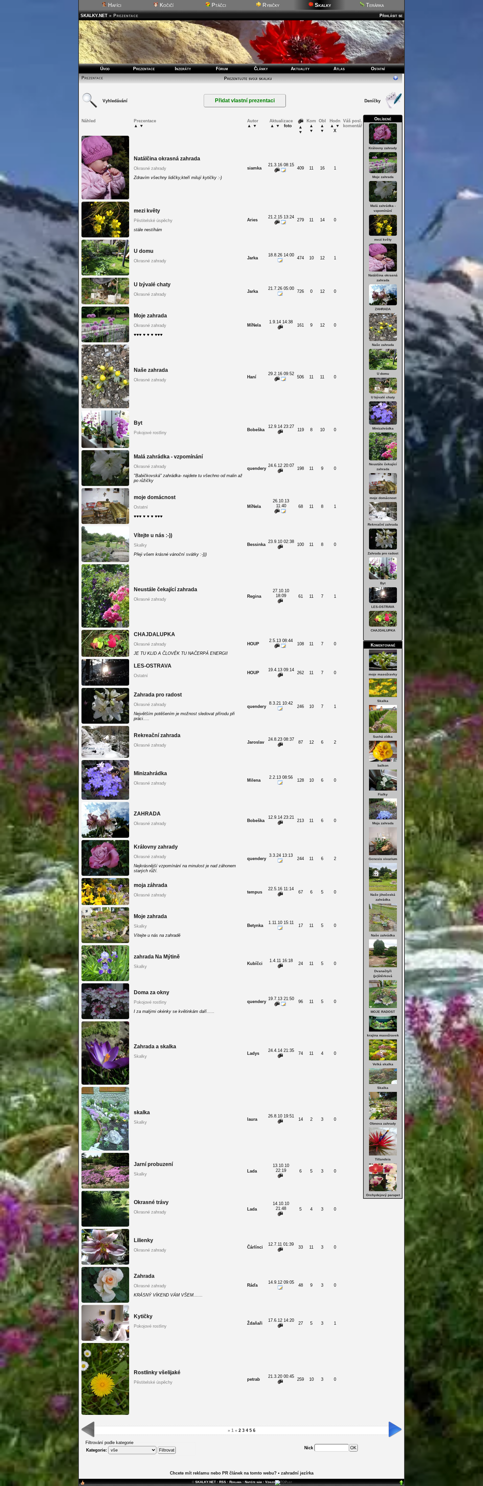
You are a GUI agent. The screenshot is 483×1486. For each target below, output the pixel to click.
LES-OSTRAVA (382, 607)
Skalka (382, 701)
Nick (309, 1447)
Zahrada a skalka (155, 1046)
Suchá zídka (383, 736)
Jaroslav (255, 742)
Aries (252, 219)
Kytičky (143, 1316)
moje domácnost (383, 498)
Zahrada (144, 1276)
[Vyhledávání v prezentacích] (89, 107)
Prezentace (144, 68)
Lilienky (143, 1240)
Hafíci (114, 5)
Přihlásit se (391, 15)
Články (261, 68)
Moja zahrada (383, 823)
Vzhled (270, 1482)
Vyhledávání (115, 100)
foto (288, 125)
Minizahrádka (383, 428)
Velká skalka (383, 1064)
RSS (222, 1482)
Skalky (140, 545)
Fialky (383, 794)
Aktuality (300, 68)
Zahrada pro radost (383, 553)
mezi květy (383, 239)
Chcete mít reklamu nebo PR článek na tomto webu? (223, 1473)
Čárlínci (255, 1247)
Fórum (222, 68)
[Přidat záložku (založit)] (82, 1484)
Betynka (255, 925)
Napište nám (253, 1482)
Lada (252, 1171)
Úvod (105, 68)
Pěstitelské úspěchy (153, 220)
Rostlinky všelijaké (157, 1372)
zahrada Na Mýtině (157, 956)
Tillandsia (383, 1159)
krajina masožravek (383, 1035)
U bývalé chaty (383, 397)
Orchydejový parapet (383, 1195)
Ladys (253, 1053)
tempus (254, 892)
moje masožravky (383, 674)
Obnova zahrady (383, 1123)
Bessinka (256, 544)
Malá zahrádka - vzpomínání (168, 456)
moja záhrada (150, 885)
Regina (254, 596)
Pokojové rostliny (150, 432)
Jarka (252, 257)
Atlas (339, 68)
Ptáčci (218, 5)
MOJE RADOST (383, 1012)
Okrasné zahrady (150, 168)
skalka (142, 1112)
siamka (254, 168)
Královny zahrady (383, 148)
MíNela (254, 325)
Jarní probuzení (153, 1164)
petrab (253, 1379)
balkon (383, 765)
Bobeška (255, 429)
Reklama (235, 1482)
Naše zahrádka (383, 935)
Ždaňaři (255, 1323)
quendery (256, 468)
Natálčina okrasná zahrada (167, 158)
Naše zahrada (383, 345)
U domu (383, 373)
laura (252, 1119)
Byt (382, 583)
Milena (254, 780)
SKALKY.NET (93, 15)
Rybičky (270, 5)
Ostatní (378, 68)
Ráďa (252, 1285)
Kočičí (165, 5)
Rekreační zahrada (383, 524)
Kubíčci (255, 963)
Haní (251, 376)
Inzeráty (183, 68)
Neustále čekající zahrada (165, 589)
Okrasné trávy (151, 1202)
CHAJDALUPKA (383, 630)
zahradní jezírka (297, 1473)
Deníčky (372, 100)
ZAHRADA (383, 309)
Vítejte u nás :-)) (153, 535)
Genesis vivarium (383, 859)
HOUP (253, 643)
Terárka (374, 5)
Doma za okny (151, 992)
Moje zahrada (383, 177)
